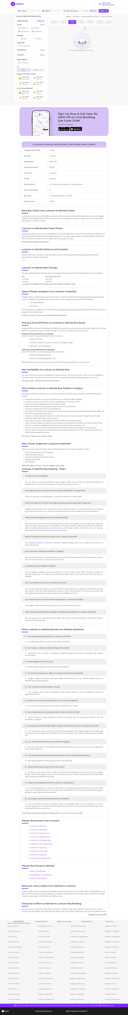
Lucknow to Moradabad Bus (41, 844)
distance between (36, 543)
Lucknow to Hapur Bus (39, 851)
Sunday (63, 22)
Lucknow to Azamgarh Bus (40, 858)
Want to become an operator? (76, 1011)
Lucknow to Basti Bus (38, 855)
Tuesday (81, 22)
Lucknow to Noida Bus (38, 829)
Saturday (54, 22)
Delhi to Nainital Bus (38, 871)
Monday (72, 22)
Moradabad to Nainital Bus (41, 875)
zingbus (25, 234)
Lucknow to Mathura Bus (40, 837)
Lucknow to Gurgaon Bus (40, 833)
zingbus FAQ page (71, 813)
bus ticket (46, 618)
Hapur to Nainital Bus (38, 878)
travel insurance (56, 528)
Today (86, 11)
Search (102, 11)
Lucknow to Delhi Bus (38, 826)
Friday (108, 22)
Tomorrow (93, 11)
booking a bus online (59, 530)
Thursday (99, 22)
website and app (74, 605)
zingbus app (55, 399)
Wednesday (91, 22)
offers (103, 911)
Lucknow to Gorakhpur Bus (40, 840)
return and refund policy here (51, 559)
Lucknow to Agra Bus (38, 847)
